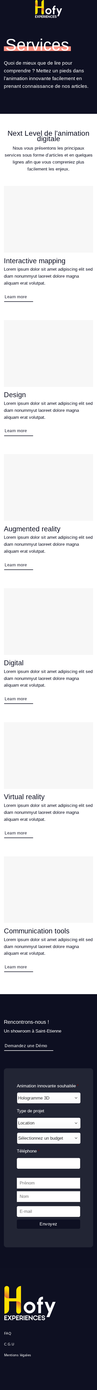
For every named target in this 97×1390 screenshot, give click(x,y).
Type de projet (30, 1110)
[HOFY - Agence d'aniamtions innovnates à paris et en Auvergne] (48, 9)
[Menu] (7, 9)
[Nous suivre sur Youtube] (55, 1371)
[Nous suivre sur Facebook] (42, 1371)
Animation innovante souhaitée (48, 1086)
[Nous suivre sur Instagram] (48, 1371)
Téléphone (28, 1151)
